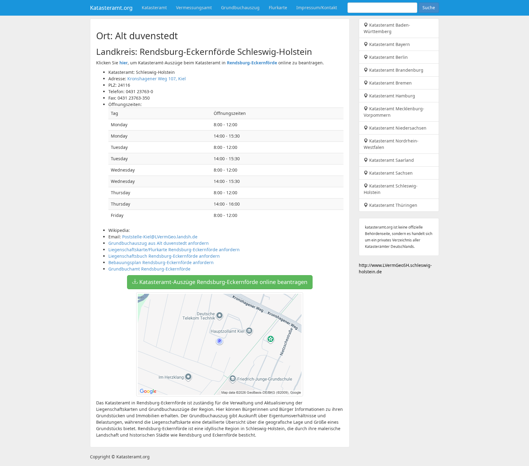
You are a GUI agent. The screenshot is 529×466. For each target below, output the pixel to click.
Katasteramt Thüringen (392, 205)
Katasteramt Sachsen (390, 173)
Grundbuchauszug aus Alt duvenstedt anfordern (158, 243)
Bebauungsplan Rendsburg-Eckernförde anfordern (161, 262)
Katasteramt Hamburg (391, 96)
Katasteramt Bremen (390, 83)
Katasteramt (154, 7)
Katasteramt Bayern (389, 44)
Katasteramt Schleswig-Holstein (391, 189)
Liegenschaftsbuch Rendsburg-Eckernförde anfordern (164, 256)
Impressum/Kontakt (316, 7)
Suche (428, 7)
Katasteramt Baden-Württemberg (387, 28)
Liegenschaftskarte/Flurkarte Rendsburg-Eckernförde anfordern (174, 249)
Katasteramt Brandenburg (395, 70)
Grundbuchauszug (240, 7)
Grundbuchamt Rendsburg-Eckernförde (149, 269)
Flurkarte (278, 7)
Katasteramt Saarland (391, 160)
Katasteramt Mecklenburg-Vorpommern (394, 112)
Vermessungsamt (194, 7)
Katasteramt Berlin (388, 57)
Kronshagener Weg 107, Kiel (156, 78)
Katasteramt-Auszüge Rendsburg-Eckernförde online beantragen (222, 282)
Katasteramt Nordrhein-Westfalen (391, 144)
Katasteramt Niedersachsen (397, 128)
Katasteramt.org (111, 7)
